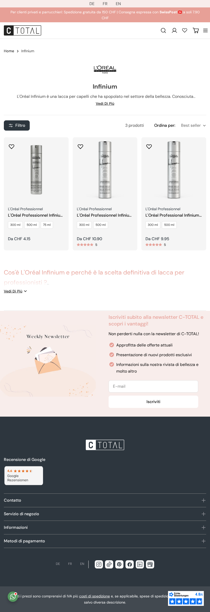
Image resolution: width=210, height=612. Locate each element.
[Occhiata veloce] (61, 148)
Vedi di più (105, 103)
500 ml (32, 225)
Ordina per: (164, 125)
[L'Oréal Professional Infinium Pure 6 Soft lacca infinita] (173, 169)
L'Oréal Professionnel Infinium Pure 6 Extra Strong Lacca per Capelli (105, 215)
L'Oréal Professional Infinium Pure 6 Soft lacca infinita (172, 215)
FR (105, 3)
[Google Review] (23, 475)
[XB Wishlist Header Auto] (185, 30)
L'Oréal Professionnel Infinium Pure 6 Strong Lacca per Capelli (36, 215)
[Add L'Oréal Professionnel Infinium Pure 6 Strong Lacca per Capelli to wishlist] (11, 145)
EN (118, 3)
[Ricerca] (163, 30)
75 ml (47, 225)
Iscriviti (153, 401)
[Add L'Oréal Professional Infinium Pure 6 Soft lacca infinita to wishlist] (149, 145)
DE (91, 3)
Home (9, 51)
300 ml (15, 225)
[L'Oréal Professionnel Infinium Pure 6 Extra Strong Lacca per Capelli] (105, 169)
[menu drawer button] (205, 30)
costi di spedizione (94, 596)
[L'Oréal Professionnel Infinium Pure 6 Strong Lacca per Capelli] (36, 169)
